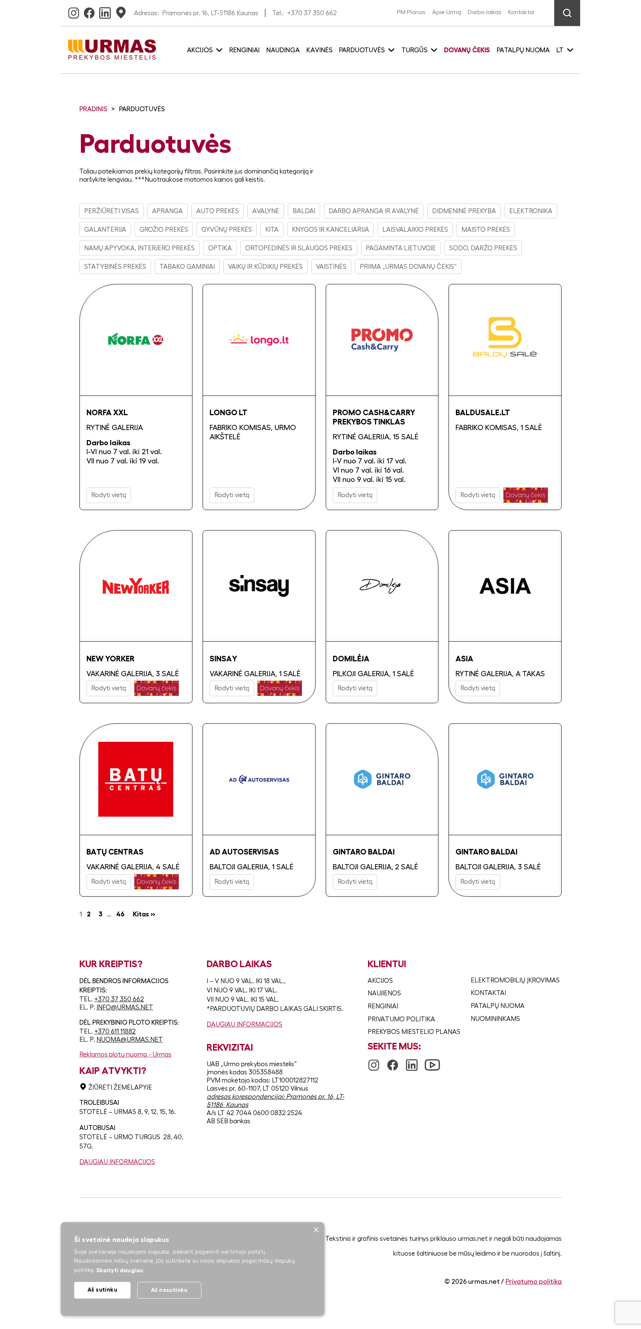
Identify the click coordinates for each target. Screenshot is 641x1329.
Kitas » (144, 914)
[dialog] (192, 1269)
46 (120, 914)
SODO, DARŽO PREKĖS (483, 248)
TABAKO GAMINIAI (187, 266)
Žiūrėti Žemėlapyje (120, 1087)
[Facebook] (89, 10)
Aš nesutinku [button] (169, 1290)
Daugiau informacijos (117, 1161)
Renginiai (244, 50)
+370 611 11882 (115, 1031)
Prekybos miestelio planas (414, 1031)
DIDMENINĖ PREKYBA (464, 211)
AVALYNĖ (265, 211)
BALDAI (304, 211)
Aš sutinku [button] (102, 1289)
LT (559, 50)
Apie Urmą (446, 12)
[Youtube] (432, 1061)
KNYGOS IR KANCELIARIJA (330, 229)
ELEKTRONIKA (530, 211)
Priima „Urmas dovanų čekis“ (408, 266)
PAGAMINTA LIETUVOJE (401, 248)
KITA (272, 229)
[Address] (121, 10)
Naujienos (384, 993)
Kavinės (319, 50)
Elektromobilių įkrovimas (515, 980)
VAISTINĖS (331, 266)
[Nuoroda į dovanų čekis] (525, 495)
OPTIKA (220, 248)
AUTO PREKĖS (217, 211)
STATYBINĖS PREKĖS (115, 266)
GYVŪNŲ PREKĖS (226, 229)
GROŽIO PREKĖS (163, 229)
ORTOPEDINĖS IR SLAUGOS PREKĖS (298, 248)
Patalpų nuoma (523, 50)
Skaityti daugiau (120, 1270)
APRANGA (167, 211)
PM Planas (411, 12)
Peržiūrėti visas (111, 211)
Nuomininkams (495, 1018)
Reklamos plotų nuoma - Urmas (125, 1054)
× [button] (316, 1230)
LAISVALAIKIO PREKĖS (415, 229)
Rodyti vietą (108, 495)
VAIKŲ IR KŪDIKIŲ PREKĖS (265, 266)
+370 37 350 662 (312, 13)
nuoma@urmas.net (129, 1039)
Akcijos (380, 980)
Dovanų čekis (467, 50)
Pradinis (93, 109)
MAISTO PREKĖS (485, 229)
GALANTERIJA (105, 229)
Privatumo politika (401, 1019)
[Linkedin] (105, 10)
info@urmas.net (124, 1007)
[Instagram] (74, 10)
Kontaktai (521, 12)
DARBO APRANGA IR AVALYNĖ (374, 211)
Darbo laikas (485, 12)
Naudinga (283, 50)
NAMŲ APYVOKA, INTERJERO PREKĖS (139, 248)
